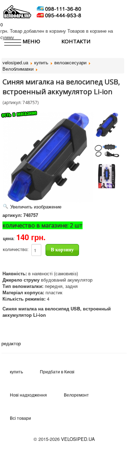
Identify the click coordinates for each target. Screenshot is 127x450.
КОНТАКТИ (75, 41)
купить (16, 371)
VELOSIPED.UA (78, 439)
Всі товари (20, 418)
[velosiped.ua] (17, 11)
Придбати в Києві (57, 371)
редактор (11, 343)
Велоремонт (76, 395)
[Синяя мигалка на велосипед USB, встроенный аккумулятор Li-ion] (107, 124)
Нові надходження (28, 395)
